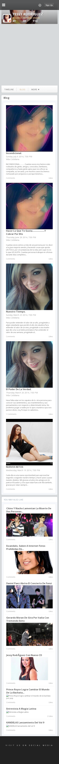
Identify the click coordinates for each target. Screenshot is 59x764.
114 (36, 20)
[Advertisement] (29, 54)
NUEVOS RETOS (14, 466)
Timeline (9, 89)
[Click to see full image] (7, 18)
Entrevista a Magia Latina (21, 708)
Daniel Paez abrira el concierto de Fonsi (29, 583)
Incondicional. (14, 153)
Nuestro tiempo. (15, 311)
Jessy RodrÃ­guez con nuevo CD (24, 655)
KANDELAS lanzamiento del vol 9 (25, 722)
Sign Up (49, 5)
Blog (6, 97)
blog (22, 89)
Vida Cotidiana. (13, 159)
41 (17, 20)
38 (27, 20)
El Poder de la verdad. (18, 389)
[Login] (39, 5)
